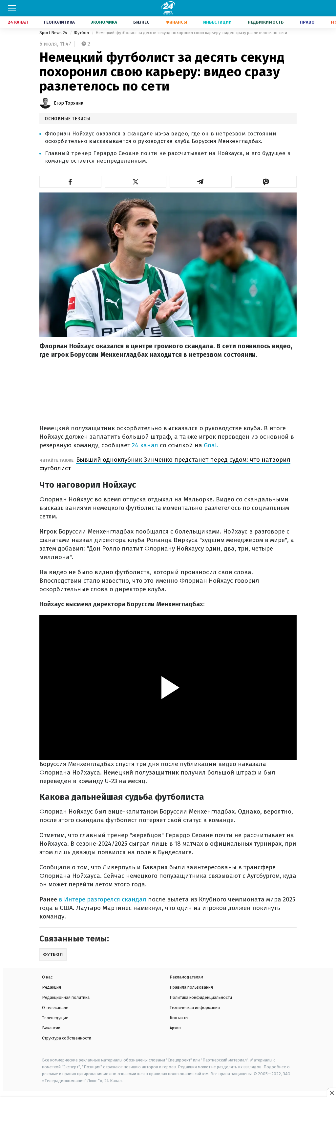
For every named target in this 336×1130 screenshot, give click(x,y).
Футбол (82, 32)
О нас (47, 977)
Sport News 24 (53, 32)
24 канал (145, 445)
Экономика (104, 22)
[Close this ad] (331, 1092)
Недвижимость (266, 22)
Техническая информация (195, 1007)
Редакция (51, 987)
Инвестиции (217, 22)
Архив (175, 1027)
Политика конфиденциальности (201, 997)
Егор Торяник (68, 103)
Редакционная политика (66, 997)
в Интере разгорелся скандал (102, 899)
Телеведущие (55, 1017)
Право (307, 22)
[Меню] (12, 8)
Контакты (179, 1017)
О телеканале (55, 1007)
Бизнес (141, 22)
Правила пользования (191, 987)
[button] (70, 182)
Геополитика (59, 22)
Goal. (211, 445)
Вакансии (51, 1027)
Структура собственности (66, 1038)
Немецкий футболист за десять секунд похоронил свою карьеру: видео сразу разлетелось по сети (191, 32)
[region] (168, 1114)
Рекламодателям (186, 977)
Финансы (176, 22)
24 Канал (18, 22)
